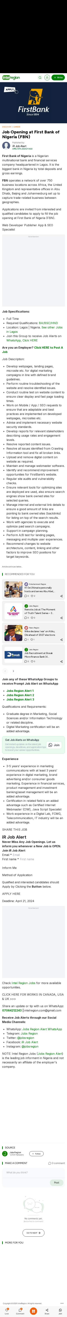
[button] (6, 1312)
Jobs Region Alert (50, 1053)
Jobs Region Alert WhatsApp (42, 1029)
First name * (10, 859)
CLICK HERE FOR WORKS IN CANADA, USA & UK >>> (33, 997)
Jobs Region (29, 1033)
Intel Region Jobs (23, 983)
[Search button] (40, 77)
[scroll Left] (5, 671)
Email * (7, 855)
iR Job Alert (30, 1042)
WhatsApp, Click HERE (22, 340)
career (16, 127)
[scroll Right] (13, 671)
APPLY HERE (11, 894)
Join (56, 745)
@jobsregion (25, 1038)
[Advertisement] (33, 34)
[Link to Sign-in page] (47, 77)
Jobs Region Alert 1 (19, 691)
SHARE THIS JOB (14, 829)
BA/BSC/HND (48, 323)
